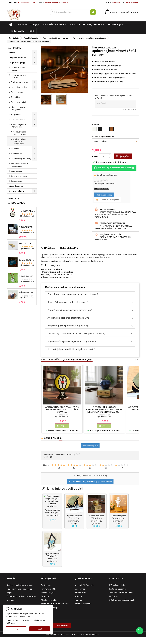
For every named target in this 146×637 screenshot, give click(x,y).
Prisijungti (116, 2)
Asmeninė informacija (84, 585)
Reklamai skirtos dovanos (18, 76)
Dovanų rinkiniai (92, 24)
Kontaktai (116, 578)
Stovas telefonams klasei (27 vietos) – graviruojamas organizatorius (27, 227)
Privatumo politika (48, 589)
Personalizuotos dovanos (18, 68)
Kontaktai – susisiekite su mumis (55, 604)
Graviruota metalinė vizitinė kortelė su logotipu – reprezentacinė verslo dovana (27, 260)
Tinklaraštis (16, 31)
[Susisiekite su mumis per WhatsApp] (139, 630)
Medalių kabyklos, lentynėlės (19, 108)
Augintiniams (17, 114)
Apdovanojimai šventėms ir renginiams (19, 141)
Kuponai (78, 600)
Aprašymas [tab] (48, 247)
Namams (15, 148)
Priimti (39, 629)
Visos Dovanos (16, 186)
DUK (32, 31)
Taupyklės (15, 97)
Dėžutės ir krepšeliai (20, 119)
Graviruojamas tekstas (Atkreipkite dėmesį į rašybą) (114, 96)
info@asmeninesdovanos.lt (56, 2)
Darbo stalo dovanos (20, 82)
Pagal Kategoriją (27, 24)
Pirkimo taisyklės (48, 592)
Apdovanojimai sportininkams (19, 133)
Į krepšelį (122, 156)
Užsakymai (80, 589)
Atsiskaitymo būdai (49, 600)
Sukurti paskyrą (132, 2)
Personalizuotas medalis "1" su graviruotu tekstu (27, 211)
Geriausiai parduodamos (16, 200)
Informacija (114, 24)
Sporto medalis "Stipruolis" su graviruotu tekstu (27, 276)
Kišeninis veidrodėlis (27, 292)
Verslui (74, 24)
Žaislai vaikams (18, 181)
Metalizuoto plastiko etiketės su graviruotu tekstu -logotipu (27, 243)
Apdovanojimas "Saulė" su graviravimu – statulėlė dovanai (62, 409)
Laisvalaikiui (16, 171)
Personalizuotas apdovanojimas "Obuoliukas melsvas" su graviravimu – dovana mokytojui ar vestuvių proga (104, 412)
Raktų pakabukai (18, 102)
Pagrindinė (14, 47)
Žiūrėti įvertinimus (101, 189)
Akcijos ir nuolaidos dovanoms (20, 585)
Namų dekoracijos (19, 87)
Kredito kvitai (80, 592)
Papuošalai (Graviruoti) (21, 158)
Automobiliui (16, 153)
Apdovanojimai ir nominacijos (18, 125)
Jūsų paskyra (83, 578)
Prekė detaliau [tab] (68, 247)
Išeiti (16, 629)
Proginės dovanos (53, 24)
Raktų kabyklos (18, 92)
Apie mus (45, 596)
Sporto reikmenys (19, 176)
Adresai (78, 596)
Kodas (95, 55)
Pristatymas (46, 585)
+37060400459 (24, 2)
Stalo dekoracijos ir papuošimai (19, 165)
